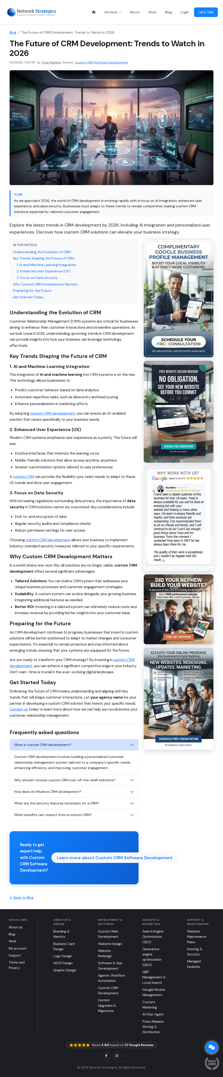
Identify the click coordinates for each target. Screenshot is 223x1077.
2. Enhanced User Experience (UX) (43, 271)
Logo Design (62, 956)
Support (15, 955)
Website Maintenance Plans (196, 936)
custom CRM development (52, 413)
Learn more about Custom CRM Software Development (114, 858)
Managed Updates (194, 964)
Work (152, 12)
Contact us (19, 709)
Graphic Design (64, 970)
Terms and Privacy (17, 965)
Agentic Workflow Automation (111, 978)
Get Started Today (28, 297)
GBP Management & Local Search (154, 977)
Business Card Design (64, 946)
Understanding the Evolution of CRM (42, 252)
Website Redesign (105, 953)
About (135, 12)
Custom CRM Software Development (101, 62)
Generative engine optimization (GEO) (151, 957)
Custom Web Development (108, 934)
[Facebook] (106, 1056)
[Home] (93, 12)
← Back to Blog (22, 897)
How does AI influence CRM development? (47, 791)
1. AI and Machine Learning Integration (46, 265)
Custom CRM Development (108, 990)
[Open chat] (212, 1047)
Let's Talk (205, 12)
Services (111, 12)
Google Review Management (153, 992)
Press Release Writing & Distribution (153, 1026)
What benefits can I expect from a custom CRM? (53, 814)
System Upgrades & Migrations (107, 1005)
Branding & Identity (61, 934)
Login (185, 12)
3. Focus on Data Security (37, 277)
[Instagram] (117, 1056)
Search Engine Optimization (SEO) (153, 936)
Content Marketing (149, 1005)
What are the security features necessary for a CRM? (56, 803)
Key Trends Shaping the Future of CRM (43, 258)
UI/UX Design (63, 963)
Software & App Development (110, 966)
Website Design (110, 944)
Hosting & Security (194, 952)
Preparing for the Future (32, 290)
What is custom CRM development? (42, 744)
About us (15, 927)
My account (18, 948)
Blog (168, 12)
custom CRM (23, 476)
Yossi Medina (51, 62)
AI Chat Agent (153, 1014)
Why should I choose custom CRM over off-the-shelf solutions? (64, 780)
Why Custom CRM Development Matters (45, 284)
